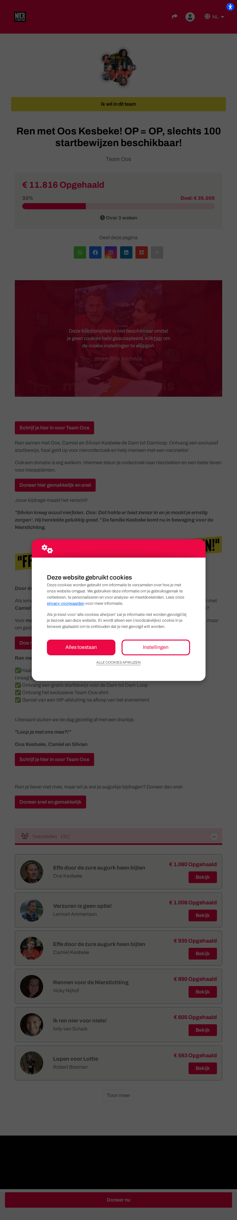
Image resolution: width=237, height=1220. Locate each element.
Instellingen (155, 647)
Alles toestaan (81, 647)
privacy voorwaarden (65, 603)
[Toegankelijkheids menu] (230, 6)
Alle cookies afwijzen (118, 662)
